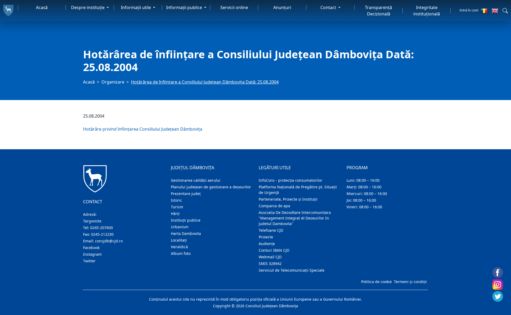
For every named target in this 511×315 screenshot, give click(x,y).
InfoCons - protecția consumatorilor (290, 180)
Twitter (89, 260)
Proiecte (266, 236)
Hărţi (175, 213)
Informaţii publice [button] (184, 7)
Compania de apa (274, 205)
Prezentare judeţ (186, 193)
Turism (177, 206)
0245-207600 (101, 227)
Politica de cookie (376, 281)
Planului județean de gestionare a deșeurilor (211, 186)
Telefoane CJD (271, 230)
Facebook (91, 247)
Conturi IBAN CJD (274, 250)
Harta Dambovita (186, 233)
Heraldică (179, 246)
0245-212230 (102, 234)
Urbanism (179, 226)
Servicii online (234, 7)
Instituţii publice (185, 220)
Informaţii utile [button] (136, 7)
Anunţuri (282, 7)
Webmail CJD (270, 256)
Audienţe (267, 243)
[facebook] (497, 272)
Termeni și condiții (410, 281)
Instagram (92, 254)
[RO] (484, 10)
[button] (505, 10)
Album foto (181, 253)
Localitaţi (179, 240)
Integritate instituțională (426, 11)
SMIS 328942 (270, 263)
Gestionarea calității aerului (195, 180)
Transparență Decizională (378, 11)
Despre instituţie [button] (88, 7)
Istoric (176, 200)
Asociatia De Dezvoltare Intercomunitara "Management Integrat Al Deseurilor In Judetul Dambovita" (295, 218)
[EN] (495, 10)
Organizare (112, 82)
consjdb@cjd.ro (109, 240)
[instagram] (497, 284)
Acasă (42, 7)
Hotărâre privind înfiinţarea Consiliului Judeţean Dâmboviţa (142, 129)
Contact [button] (328, 7)
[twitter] (497, 296)
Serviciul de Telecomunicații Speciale (291, 270)
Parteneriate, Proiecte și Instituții (288, 199)
